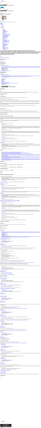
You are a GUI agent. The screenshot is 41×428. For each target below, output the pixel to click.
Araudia (2, 80)
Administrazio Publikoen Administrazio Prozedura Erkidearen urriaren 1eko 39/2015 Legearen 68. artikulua (16, 308)
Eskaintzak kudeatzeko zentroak (6, 40)
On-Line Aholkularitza (5, 36)
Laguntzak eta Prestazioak (5, 31)
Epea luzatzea (2, 309)
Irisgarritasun (3, 421)
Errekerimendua (2, 357)
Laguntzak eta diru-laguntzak (6, 35)
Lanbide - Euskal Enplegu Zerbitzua (5, 57)
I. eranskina (3, 68)
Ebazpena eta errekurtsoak (4, 83)
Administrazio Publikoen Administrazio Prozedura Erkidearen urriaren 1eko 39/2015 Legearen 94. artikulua (16, 330)
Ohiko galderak (4, 32)
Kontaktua (1, 23)
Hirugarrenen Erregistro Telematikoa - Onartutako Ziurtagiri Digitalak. (7, 274)
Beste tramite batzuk (4, 84)
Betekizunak (2, 193)
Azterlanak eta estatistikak (5, 44)
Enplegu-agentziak (5, 42)
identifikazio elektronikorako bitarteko (7, 298)
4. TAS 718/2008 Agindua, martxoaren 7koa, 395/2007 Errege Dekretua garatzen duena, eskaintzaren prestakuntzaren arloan (16, 152)
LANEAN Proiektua (5, 45)
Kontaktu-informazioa (4, 81)
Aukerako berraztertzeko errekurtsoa (5, 238)
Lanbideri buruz (4, 43)
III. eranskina (3, 69)
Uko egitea (1, 331)
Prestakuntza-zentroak (5, 39)
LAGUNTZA (3, 1)
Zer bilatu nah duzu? (2, 13)
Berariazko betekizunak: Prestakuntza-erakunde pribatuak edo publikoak (10, 200)
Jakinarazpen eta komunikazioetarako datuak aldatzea (7, 288)
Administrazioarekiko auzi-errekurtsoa (5, 370)
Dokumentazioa (2, 184)
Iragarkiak (4, 46)
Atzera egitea (2, 321)
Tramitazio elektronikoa (4, 279)
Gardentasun (4, 48)
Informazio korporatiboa (5, 47)
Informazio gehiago (2, 244)
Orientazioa (4, 30)
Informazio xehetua (2, 64)
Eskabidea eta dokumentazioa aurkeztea (6, 82)
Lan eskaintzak (4, 34)
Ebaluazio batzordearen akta (4, 70)
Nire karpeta (1, 243)
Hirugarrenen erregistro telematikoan (8, 272)
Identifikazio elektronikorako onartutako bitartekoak (7, 273)
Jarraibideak (3, 186)
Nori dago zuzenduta (4, 79)
